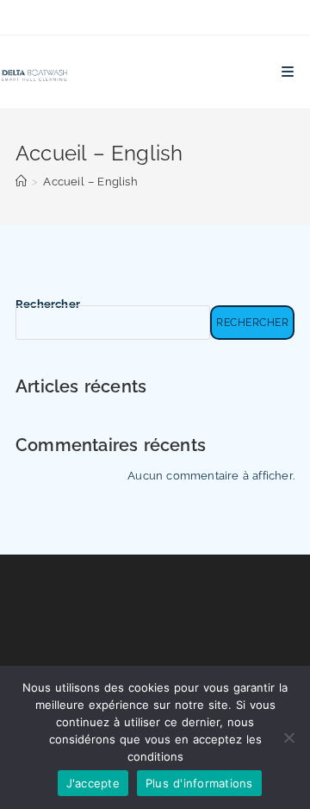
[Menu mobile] (288, 72)
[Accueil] (21, 181)
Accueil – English (90, 181)
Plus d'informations (199, 783)
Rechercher (48, 304)
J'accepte (93, 783)
